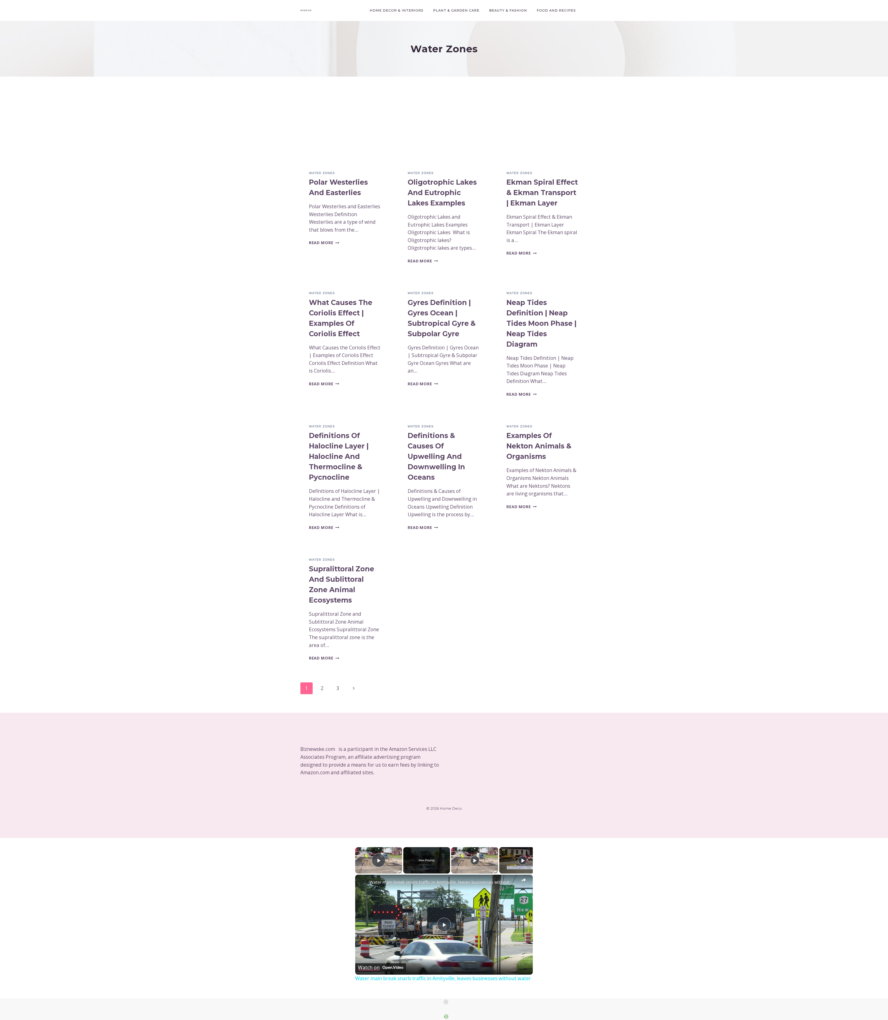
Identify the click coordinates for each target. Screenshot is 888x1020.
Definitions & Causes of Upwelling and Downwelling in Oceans (436, 456)
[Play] (474, 860)
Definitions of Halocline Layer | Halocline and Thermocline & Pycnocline (339, 456)
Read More (324, 242)
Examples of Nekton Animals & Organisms (538, 446)
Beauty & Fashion (508, 10)
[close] (446, 1002)
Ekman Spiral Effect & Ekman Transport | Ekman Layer (542, 192)
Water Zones (322, 173)
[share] (523, 880)
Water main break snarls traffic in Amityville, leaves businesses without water (443, 882)
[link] (362, 882)
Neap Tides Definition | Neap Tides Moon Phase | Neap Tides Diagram (541, 323)
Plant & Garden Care (456, 10)
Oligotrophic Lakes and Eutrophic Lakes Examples (442, 192)
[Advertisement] (444, 127)
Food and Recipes (556, 10)
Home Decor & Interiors (396, 10)
